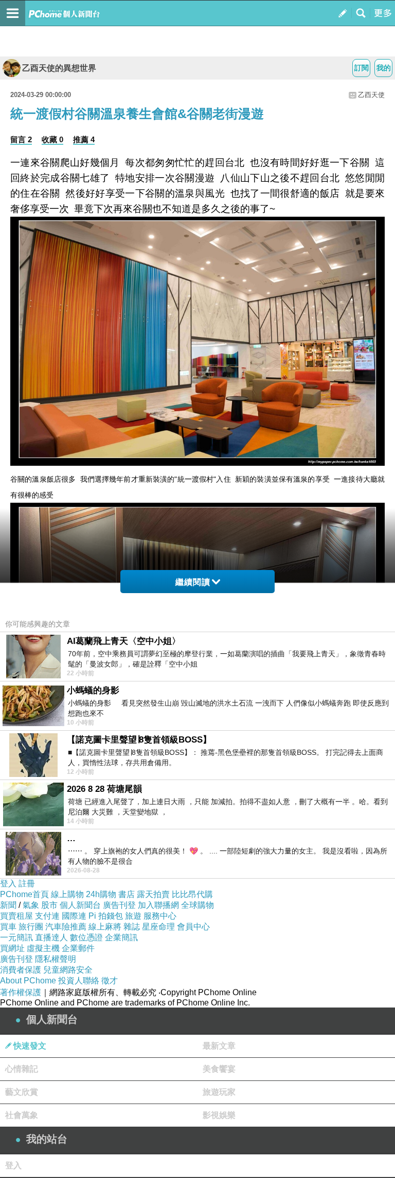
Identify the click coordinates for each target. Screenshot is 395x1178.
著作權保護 (20, 992)
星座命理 (158, 926)
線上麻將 (104, 926)
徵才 (109, 980)
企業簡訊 (121, 937)
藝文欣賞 (21, 1092)
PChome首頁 (24, 894)
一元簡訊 (16, 937)
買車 (8, 926)
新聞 (8, 905)
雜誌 (131, 926)
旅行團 (31, 926)
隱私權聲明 (55, 959)
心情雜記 (21, 1069)
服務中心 (159, 915)
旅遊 (133, 915)
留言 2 (21, 139)
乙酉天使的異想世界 (59, 68)
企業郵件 (78, 948)
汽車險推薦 (65, 926)
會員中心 (193, 926)
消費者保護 (20, 969)
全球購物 (197, 905)
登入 (8, 883)
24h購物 (101, 894)
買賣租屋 (16, 915)
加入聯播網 (158, 905)
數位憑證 (86, 937)
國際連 (74, 915)
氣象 (31, 905)
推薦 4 (84, 139)
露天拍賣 (153, 894)
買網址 (12, 948)
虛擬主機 (43, 948)
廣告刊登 (119, 905)
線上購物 (67, 894)
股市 (49, 905)
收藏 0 (52, 139)
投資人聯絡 (78, 980)
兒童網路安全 (68, 969)
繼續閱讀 (192, 582)
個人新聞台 (80, 905)
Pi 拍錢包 (105, 915)
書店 (126, 894)
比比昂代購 (192, 894)
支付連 (47, 915)
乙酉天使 (371, 95)
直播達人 (51, 937)
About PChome (28, 980)
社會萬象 (21, 1115)
